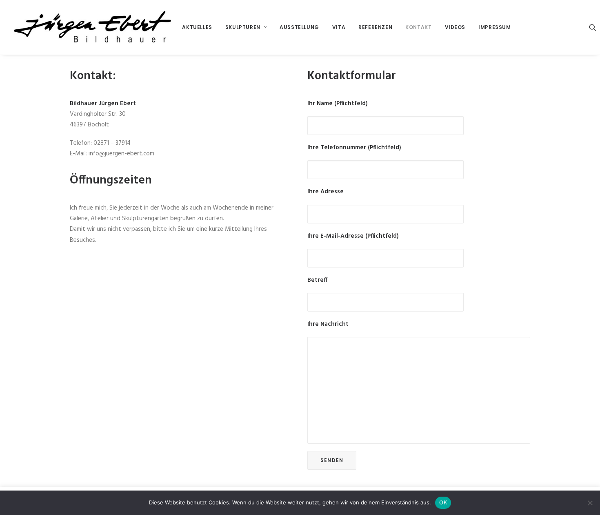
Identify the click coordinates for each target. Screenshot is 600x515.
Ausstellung (299, 27)
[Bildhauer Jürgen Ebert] (92, 27)
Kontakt (418, 27)
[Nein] (590, 503)
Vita (338, 27)
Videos (455, 27)
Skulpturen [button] (242, 27)
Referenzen (375, 27)
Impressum (494, 27)
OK (443, 502)
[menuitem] (197, 27)
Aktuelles (197, 27)
